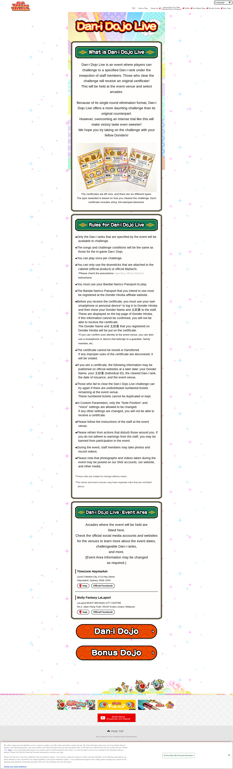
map (84, 585)
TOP (133, 8)
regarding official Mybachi (129, 273)
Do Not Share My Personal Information (178, 755)
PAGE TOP (117, 731)
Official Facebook (103, 585)
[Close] (229, 755)
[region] (116, 755)
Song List (154, 8)
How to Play (143, 8)
